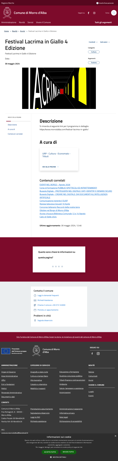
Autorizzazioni (65, 392)
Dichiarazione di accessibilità (70, 421)
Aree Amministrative (9, 376)
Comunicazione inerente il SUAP (54, 200)
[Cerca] (114, 12)
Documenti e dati (8, 396)
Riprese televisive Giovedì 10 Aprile (55, 203)
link (81, 447)
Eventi (91, 395)
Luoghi (91, 391)
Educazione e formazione (69, 371)
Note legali (63, 417)
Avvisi (22, 31)
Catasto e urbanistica (38, 384)
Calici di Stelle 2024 (48, 216)
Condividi (92, 42)
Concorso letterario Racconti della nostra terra (60, 207)
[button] (59, 457)
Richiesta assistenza (38, 421)
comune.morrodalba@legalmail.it (14, 433)
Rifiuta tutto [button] (68, 452)
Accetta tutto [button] (50, 452)
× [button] (115, 436)
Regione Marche (7, 3)
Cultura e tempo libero (39, 376)
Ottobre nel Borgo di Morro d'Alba (54, 210)
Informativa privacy (67, 413)
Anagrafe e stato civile (39, 372)
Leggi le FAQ (35, 417)
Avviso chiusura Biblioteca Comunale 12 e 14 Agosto (63, 213)
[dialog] (59, 447)
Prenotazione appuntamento (41, 409)
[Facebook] (87, 12)
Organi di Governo (8, 372)
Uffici (3, 380)
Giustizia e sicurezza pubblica (70, 376)
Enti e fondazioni (8, 384)
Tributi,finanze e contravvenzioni (72, 380)
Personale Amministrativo (11, 392)
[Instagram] (93, 12)
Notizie (91, 372)
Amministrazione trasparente (71, 409)
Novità (14, 31)
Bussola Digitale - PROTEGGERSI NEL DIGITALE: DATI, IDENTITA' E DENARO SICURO (76, 191)
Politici (4, 388)
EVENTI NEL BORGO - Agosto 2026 (55, 184)
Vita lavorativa (36, 380)
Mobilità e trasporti (37, 388)
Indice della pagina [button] (14, 117)
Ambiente (63, 384)
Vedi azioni (104, 42)
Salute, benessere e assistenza (71, 388)
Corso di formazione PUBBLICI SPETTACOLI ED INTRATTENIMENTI (68, 187)
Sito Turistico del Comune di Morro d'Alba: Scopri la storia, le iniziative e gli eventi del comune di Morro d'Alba (59, 337)
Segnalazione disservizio (39, 413)
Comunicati (92, 376)
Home (6, 31)
